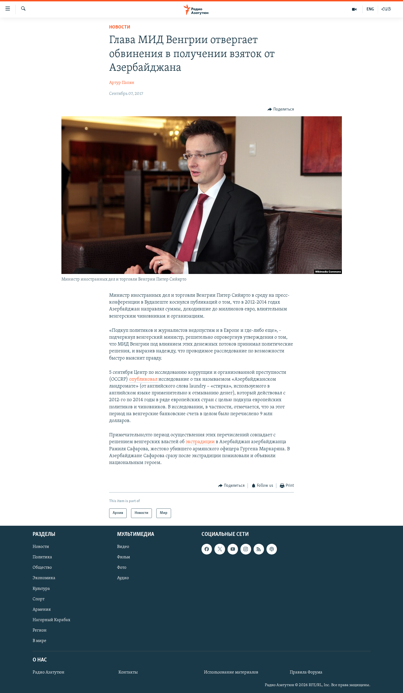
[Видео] (354, 9)
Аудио (123, 578)
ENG (370, 9)
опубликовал (143, 379)
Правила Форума (306, 672)
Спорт (38, 599)
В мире (39, 640)
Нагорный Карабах (51, 620)
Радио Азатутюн (48, 672)
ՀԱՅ (386, 9)
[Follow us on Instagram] (245, 549)
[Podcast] (271, 549)
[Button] (281, 109)
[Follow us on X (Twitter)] (219, 549)
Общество (42, 567)
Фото (121, 567)
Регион (40, 630)
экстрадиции (201, 442)
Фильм (123, 557)
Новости (119, 27)
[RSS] (259, 549)
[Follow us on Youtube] (233, 549)
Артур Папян (121, 83)
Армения (42, 609)
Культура (41, 588)
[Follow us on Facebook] (207, 549)
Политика (42, 557)
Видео (123, 547)
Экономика (44, 578)
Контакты (128, 672)
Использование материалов (231, 672)
